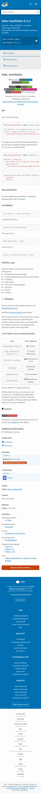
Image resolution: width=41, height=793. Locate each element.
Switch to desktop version (20, 705)
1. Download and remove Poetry (15, 274)
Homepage (9, 442)
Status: (20, 595)
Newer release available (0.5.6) (15, 463)
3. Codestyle (8, 279)
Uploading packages (19, 619)
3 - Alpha (8, 520)
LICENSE (14, 422)
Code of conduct (19, 692)
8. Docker (7, 290)
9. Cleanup (7, 292)
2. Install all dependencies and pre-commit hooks (21, 277)
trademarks (11, 786)
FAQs (20, 627)
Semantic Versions (15, 312)
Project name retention (19, 624)
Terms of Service (19, 686)
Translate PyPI (19, 669)
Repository (8, 445)
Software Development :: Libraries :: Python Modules (20, 559)
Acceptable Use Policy (20, 698)
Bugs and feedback (20, 663)
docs (23, 199)
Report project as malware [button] (20, 567)
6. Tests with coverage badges (14, 284)
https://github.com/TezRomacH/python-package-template (20, 103)
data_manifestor (13, 489)
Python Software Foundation (21, 587)
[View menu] (30, 4)
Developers (9, 527)
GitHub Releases (8, 308)
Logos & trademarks (20, 648)
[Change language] (36, 4)
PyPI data (6, 455)
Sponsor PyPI (20, 671)
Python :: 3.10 (10, 551)
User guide (19, 622)
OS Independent (11, 540)
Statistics (21, 645)
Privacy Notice (19, 695)
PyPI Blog (20, 639)
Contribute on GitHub (20, 666)
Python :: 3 (9, 546)
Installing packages (19, 616)
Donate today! (20, 600)
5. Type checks (9, 282)
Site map (32, 788)
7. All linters (8, 287)
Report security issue (20, 689)
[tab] (20, 53)
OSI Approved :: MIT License (15, 533)
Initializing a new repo (11, 432)
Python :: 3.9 (9, 549)
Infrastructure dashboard (19, 642)
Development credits (19, 674)
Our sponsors (20, 651)
